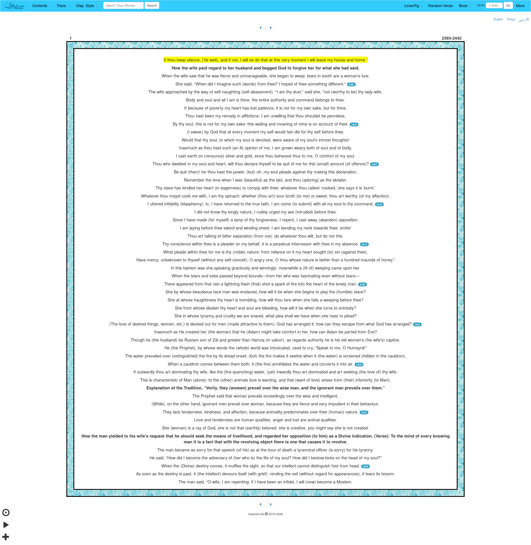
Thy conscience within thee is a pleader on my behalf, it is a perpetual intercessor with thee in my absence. (260, 244)
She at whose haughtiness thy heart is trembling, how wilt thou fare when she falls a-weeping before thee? (265, 300)
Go (508, 5)
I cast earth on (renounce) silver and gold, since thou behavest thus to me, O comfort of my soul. (265, 156)
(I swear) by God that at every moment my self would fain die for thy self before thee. (265, 132)
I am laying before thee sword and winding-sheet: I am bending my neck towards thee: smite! (265, 228)
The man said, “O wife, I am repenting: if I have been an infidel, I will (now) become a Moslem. (265, 482)
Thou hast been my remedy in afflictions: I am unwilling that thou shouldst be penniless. (265, 116)
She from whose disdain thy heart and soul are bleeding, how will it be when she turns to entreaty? (265, 308)
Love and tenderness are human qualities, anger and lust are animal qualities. (265, 420)
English (498, 19)
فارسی (524, 19)
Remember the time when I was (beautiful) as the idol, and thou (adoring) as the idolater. (265, 180)
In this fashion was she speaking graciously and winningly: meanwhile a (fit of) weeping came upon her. (265, 268)
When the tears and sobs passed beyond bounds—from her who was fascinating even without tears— (265, 276)
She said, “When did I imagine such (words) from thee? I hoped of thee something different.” (260, 84)
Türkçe (511, 19)
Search (152, 5)
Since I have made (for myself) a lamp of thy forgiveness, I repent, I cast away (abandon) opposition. (266, 220)
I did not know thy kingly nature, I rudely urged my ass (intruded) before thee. (265, 212)
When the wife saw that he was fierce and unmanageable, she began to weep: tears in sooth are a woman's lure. (266, 76)
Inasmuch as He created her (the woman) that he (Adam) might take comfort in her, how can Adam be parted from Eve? (265, 332)
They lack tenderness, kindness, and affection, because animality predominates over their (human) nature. (260, 412)
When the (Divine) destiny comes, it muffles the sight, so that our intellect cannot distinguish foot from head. (260, 466)
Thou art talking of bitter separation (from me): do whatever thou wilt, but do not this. (265, 236)
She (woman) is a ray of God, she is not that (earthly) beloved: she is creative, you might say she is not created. (265, 428)
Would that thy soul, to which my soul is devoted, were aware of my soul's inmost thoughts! (265, 140)
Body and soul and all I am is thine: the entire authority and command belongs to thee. (265, 100)
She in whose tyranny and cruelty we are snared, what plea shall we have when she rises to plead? (265, 316)
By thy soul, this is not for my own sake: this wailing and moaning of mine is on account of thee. (260, 124)
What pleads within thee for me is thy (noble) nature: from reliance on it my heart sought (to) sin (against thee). (265, 252)
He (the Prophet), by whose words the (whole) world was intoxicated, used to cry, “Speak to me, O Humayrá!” (265, 348)
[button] (41, 5)
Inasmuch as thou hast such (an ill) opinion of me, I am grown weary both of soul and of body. (265, 148)
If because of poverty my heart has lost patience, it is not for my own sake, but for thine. (265, 108)
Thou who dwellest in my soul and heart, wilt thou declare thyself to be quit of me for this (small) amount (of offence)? (260, 164)
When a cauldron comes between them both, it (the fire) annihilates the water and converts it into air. (260, 364)
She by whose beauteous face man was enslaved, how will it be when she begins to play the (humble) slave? (266, 292)
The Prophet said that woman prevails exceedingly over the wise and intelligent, (265, 396)
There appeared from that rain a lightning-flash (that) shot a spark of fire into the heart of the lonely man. (260, 284)
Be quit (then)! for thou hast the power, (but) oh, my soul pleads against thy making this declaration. (265, 172)
